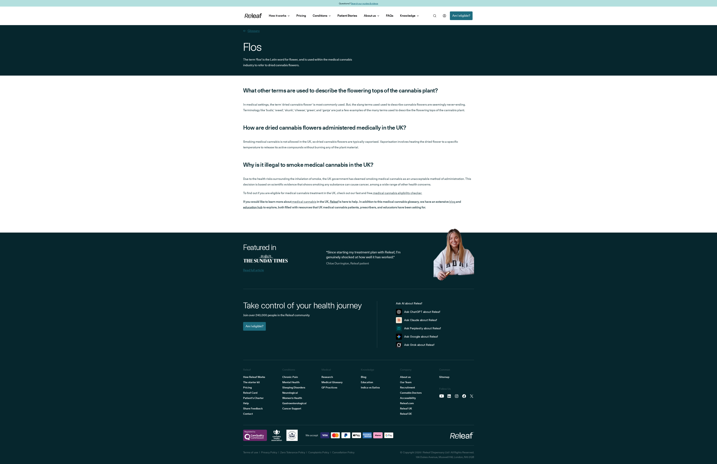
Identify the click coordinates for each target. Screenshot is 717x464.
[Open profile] (444, 15)
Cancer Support (291, 408)
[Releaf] (253, 15)
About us (370, 15)
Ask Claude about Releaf (420, 320)
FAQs (389, 15)
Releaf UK (406, 408)
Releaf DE (406, 413)
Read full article (253, 270)
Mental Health (291, 382)
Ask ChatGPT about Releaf (422, 312)
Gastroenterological (294, 403)
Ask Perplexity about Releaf (422, 328)
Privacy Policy (269, 452)
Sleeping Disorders (293, 387)
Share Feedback (253, 408)
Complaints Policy (318, 452)
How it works (277, 15)
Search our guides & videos (364, 3)
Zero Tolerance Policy (292, 452)
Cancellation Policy (343, 452)
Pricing (301, 15)
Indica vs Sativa (370, 387)
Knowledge (407, 15)
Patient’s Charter (253, 397)
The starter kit (251, 382)
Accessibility (408, 397)
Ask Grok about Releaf (419, 345)
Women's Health (292, 397)
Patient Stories (347, 15)
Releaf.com (407, 403)
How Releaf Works (254, 376)
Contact (248, 413)
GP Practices (329, 387)
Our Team (405, 382)
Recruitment (407, 387)
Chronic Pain (290, 376)
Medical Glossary (331, 382)
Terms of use (250, 452)
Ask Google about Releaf (421, 336)
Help (246, 403)
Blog (363, 376)
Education (367, 382)
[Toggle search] (434, 15)
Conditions (320, 15)
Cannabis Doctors (411, 392)
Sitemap (444, 376)
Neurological (290, 392)
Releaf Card (250, 392)
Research (327, 376)
